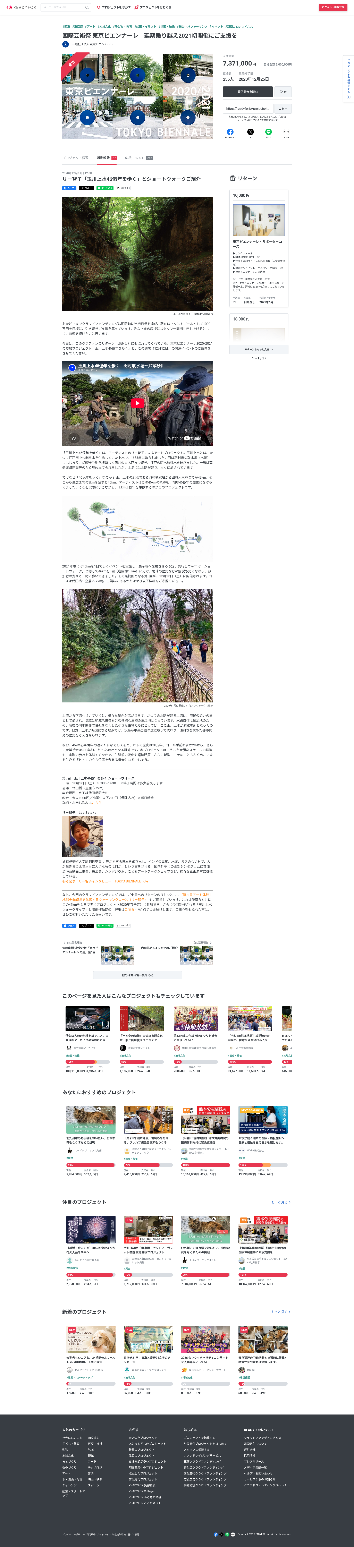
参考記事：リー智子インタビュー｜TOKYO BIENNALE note (105, 881)
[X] (250, 132)
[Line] (268, 132)
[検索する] (87, 7)
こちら (97, 803)
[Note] (286, 132)
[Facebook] (230, 132)
